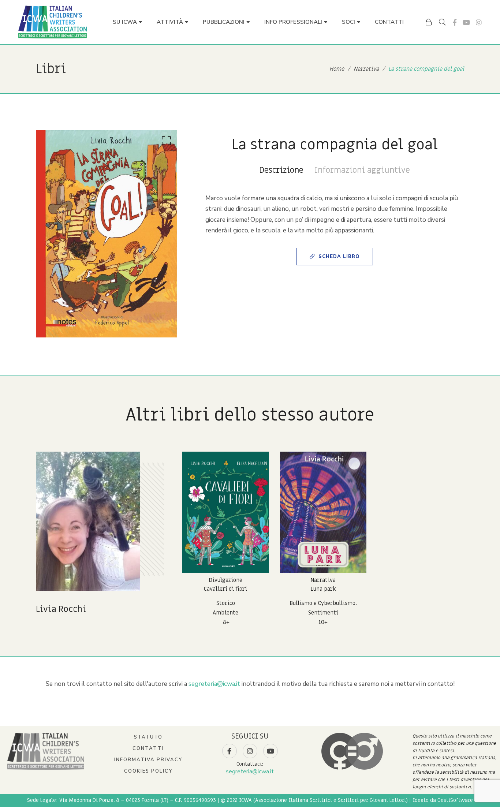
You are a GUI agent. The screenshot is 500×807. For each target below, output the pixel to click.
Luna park (323, 589)
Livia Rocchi (61, 609)
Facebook (455, 22)
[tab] (281, 170)
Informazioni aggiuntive (362, 170)
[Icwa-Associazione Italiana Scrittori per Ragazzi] (52, 22)
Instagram (479, 22)
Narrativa (323, 580)
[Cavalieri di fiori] (225, 512)
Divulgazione (225, 580)
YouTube (466, 22)
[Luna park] (323, 512)
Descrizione (281, 170)
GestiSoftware (455, 800)
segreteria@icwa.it (214, 684)
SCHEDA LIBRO (339, 256)
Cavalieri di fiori (225, 589)
